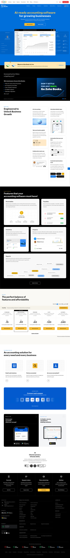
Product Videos (33, 509)
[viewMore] (36, 416)
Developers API (33, 506)
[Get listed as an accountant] (48, 380)
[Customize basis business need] (57, 169)
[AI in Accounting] (39, 117)
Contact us (61, 65)
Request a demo (40, 24)
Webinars (32, 511)
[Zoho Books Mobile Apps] (57, 121)
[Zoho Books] (4, 6)
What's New (32, 516)
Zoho (4, 2)
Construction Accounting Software (35, 537)
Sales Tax (20, 508)
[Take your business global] (39, 138)
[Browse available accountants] (27, 380)
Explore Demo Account (35, 42)
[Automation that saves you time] (57, 147)
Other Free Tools (57, 517)
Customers (21, 511)
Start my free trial (29, 24)
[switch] (57, 304)
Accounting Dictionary (58, 506)
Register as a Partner (22, 516)
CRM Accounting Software (23, 537)
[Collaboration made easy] (39, 159)
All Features (21, 506)
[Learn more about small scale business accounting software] (7, 380)
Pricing (20, 509)
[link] (31, 2)
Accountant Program (22, 514)
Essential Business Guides (59, 504)
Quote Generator (57, 515)
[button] (65, 6)
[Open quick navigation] (69, 168)
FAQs (31, 508)
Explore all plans (35, 333)
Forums (32, 514)
